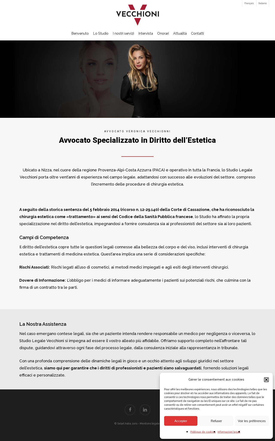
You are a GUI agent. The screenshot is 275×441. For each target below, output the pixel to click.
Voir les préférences (252, 421)
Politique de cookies (202, 431)
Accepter (180, 421)
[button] (266, 380)
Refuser (216, 421)
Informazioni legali (229, 431)
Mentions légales (150, 423)
